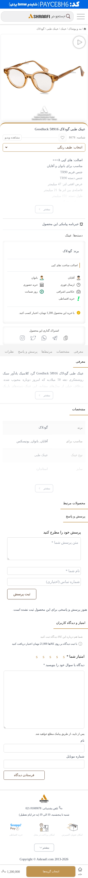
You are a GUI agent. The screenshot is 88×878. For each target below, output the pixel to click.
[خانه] (84, 29)
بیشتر (46, 847)
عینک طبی (41, 455)
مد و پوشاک (74, 28)
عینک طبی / (51, 28)
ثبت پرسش (21, 594)
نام (82, 740)
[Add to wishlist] (62, 137)
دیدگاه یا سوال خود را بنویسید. (63, 665)
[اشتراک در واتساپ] (44, 338)
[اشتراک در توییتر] (33, 338)
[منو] (80, 16)
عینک (63, 28)
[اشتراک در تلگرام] (54, 338)
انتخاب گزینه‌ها (51, 871)
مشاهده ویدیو (12, 137)
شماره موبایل (75, 756)
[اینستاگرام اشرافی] (22, 338)
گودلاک (40, 28)
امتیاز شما (75, 656)
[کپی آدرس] (65, 338)
